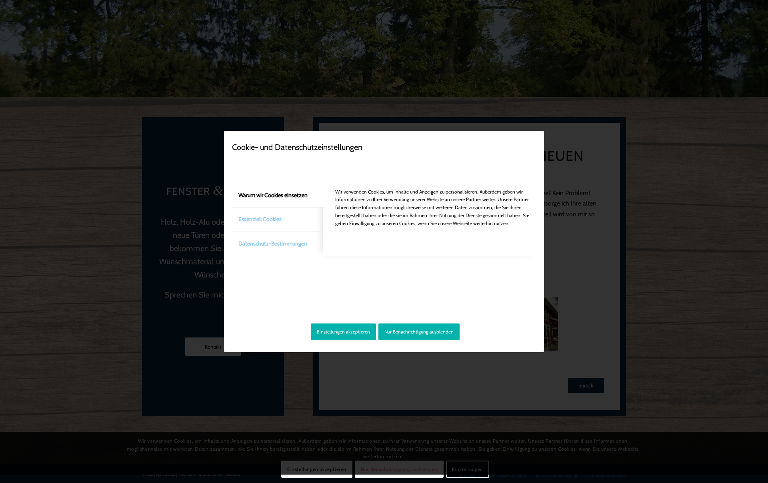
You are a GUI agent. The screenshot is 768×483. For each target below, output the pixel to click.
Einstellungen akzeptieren (343, 332)
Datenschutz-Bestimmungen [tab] (272, 243)
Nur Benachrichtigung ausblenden (419, 332)
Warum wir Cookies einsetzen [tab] (273, 195)
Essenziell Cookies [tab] (260, 219)
